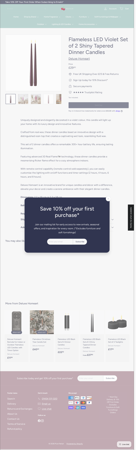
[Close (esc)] (108, 198)
